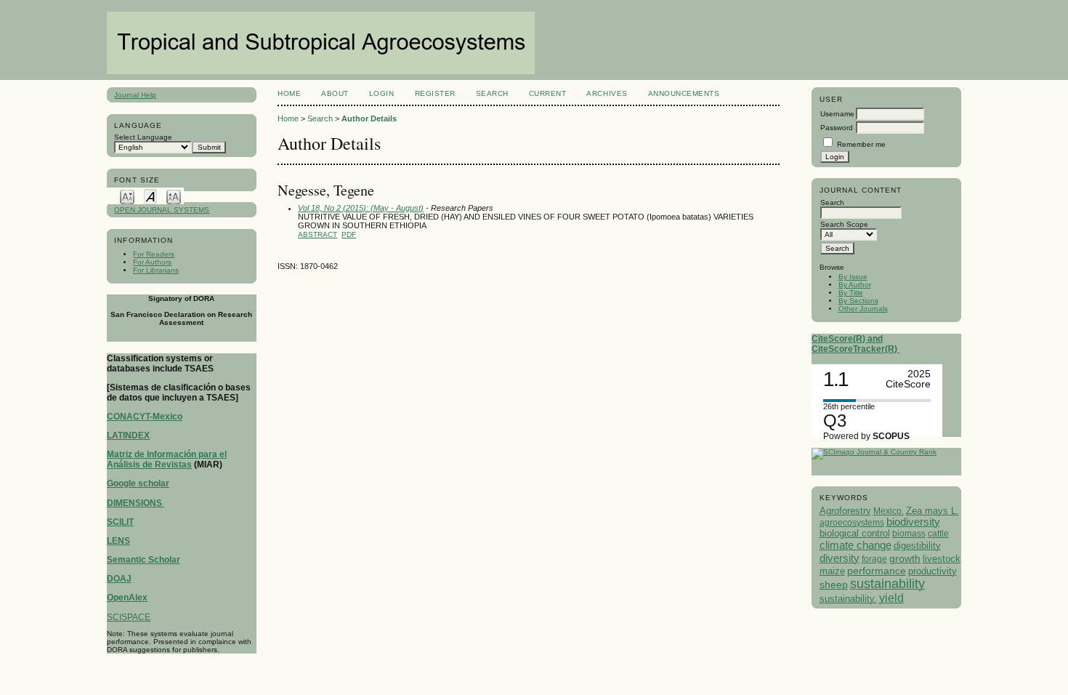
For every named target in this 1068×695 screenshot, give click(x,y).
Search (492, 93)
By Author (854, 285)
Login (382, 93)
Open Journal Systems (161, 210)
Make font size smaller (127, 196)
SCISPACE (128, 617)
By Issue (852, 277)
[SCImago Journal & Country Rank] (874, 452)
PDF (348, 234)
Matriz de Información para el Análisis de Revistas (167, 459)
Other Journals (863, 309)
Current (548, 93)
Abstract (317, 234)
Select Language (143, 137)
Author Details (369, 118)
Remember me (861, 144)
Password (836, 128)
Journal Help (135, 95)
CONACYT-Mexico (144, 416)
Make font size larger (173, 196)
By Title (850, 293)
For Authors (152, 262)
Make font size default (150, 196)
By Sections (858, 301)
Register (435, 93)
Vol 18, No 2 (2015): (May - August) (361, 208)
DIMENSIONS (135, 503)
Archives (606, 93)
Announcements (684, 93)
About (335, 93)
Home (289, 93)
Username (837, 114)
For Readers (153, 254)
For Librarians (156, 270)
